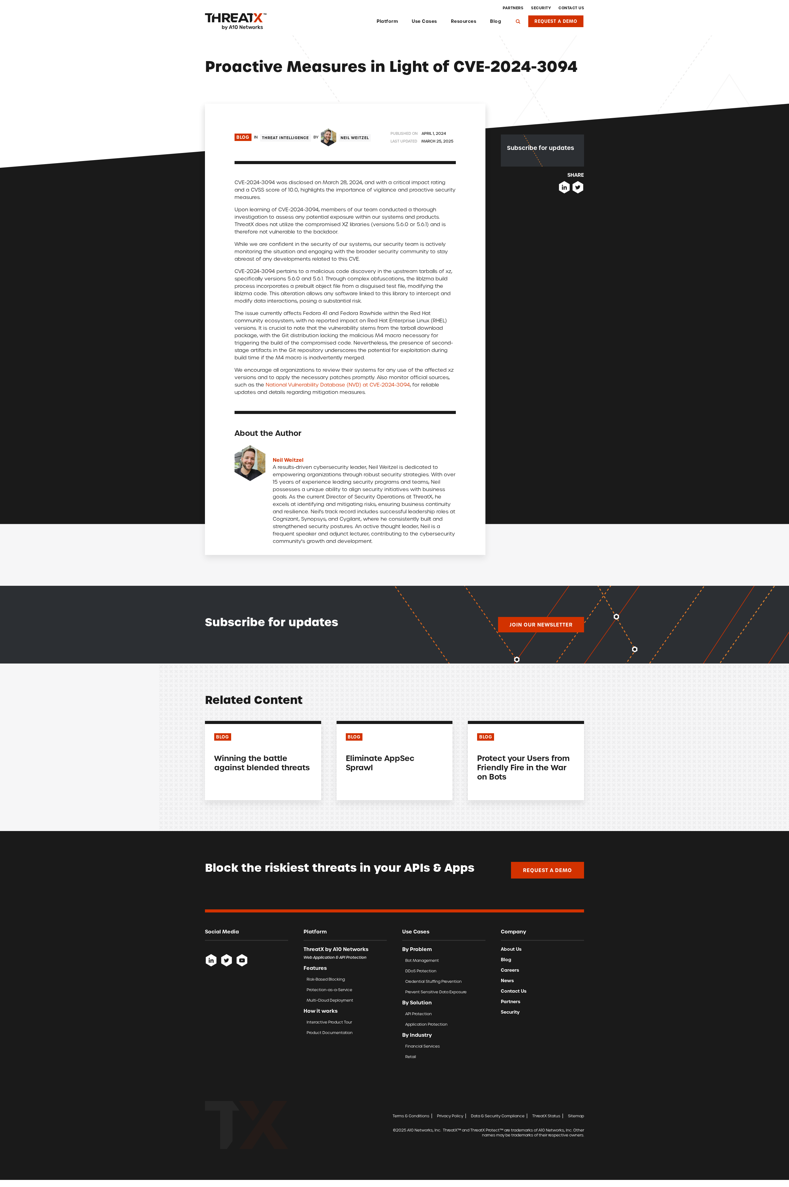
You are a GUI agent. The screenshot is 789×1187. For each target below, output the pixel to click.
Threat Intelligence (285, 137)
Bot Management (422, 960)
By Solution (417, 1002)
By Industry (417, 1035)
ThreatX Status (546, 1116)
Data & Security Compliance (498, 1116)
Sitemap (576, 1116)
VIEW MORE (227, 781)
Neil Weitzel (355, 137)
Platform (387, 21)
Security (541, 8)
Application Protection (426, 1024)
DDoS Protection (420, 971)
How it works (320, 1010)
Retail (410, 1056)
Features (315, 968)
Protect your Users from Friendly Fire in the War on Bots (523, 767)
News (507, 981)
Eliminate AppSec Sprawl (380, 763)
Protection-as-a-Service (329, 989)
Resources (463, 21)
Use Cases (424, 21)
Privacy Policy (450, 1116)
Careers (510, 970)
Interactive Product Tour (329, 1022)
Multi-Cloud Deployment (330, 1000)
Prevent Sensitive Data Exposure (436, 992)
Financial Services (422, 1046)
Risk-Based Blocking (326, 979)
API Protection (418, 1013)
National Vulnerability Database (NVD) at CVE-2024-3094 (338, 385)
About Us (511, 949)
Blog (495, 21)
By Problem (417, 949)
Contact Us (571, 8)
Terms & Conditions (411, 1116)
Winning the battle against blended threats (262, 763)
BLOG (222, 737)
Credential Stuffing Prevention (433, 981)
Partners (513, 8)
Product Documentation (330, 1032)
